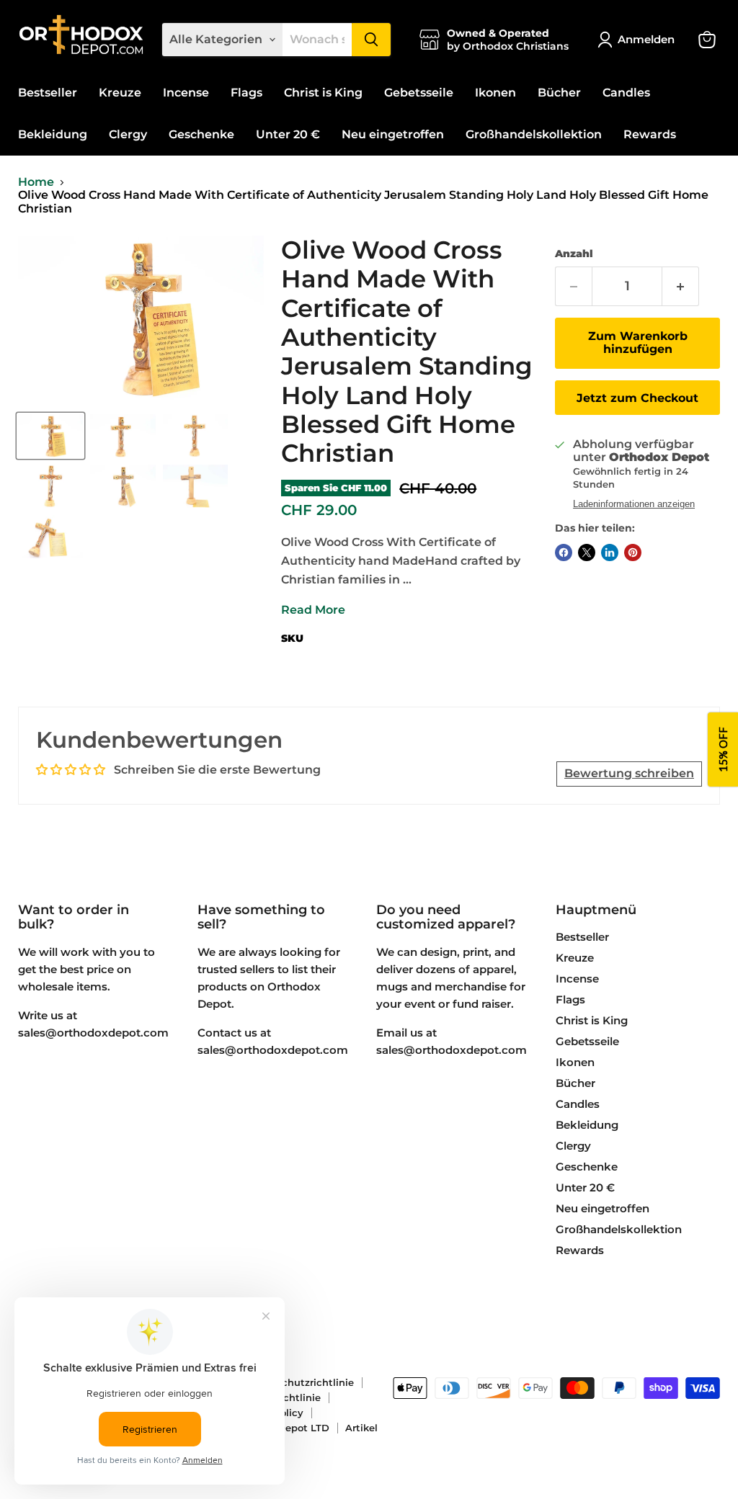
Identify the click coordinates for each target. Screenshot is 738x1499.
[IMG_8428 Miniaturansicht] (50, 537)
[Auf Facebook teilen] (563, 552)
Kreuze (120, 92)
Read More (313, 610)
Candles (626, 92)
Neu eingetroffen (393, 134)
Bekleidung (52, 134)
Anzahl (574, 253)
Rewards (649, 134)
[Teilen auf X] (586, 552)
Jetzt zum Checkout (637, 398)
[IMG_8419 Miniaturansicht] (122, 436)
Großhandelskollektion (534, 134)
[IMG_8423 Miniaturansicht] (50, 436)
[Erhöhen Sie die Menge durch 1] (680, 286)
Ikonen (495, 92)
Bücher (559, 92)
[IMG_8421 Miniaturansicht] (50, 486)
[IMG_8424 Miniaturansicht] (195, 486)
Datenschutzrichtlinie (300, 1382)
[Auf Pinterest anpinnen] (632, 552)
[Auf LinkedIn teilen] (609, 552)
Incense (186, 92)
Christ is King (323, 92)
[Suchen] (371, 39)
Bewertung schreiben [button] (629, 773)
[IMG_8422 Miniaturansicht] (122, 486)
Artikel (361, 1427)
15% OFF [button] (722, 749)
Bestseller (47, 92)
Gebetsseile (418, 92)
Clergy (128, 134)
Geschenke (201, 134)
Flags (246, 92)
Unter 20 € (288, 134)
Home (36, 182)
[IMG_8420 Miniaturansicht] (195, 436)
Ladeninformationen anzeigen (634, 504)
